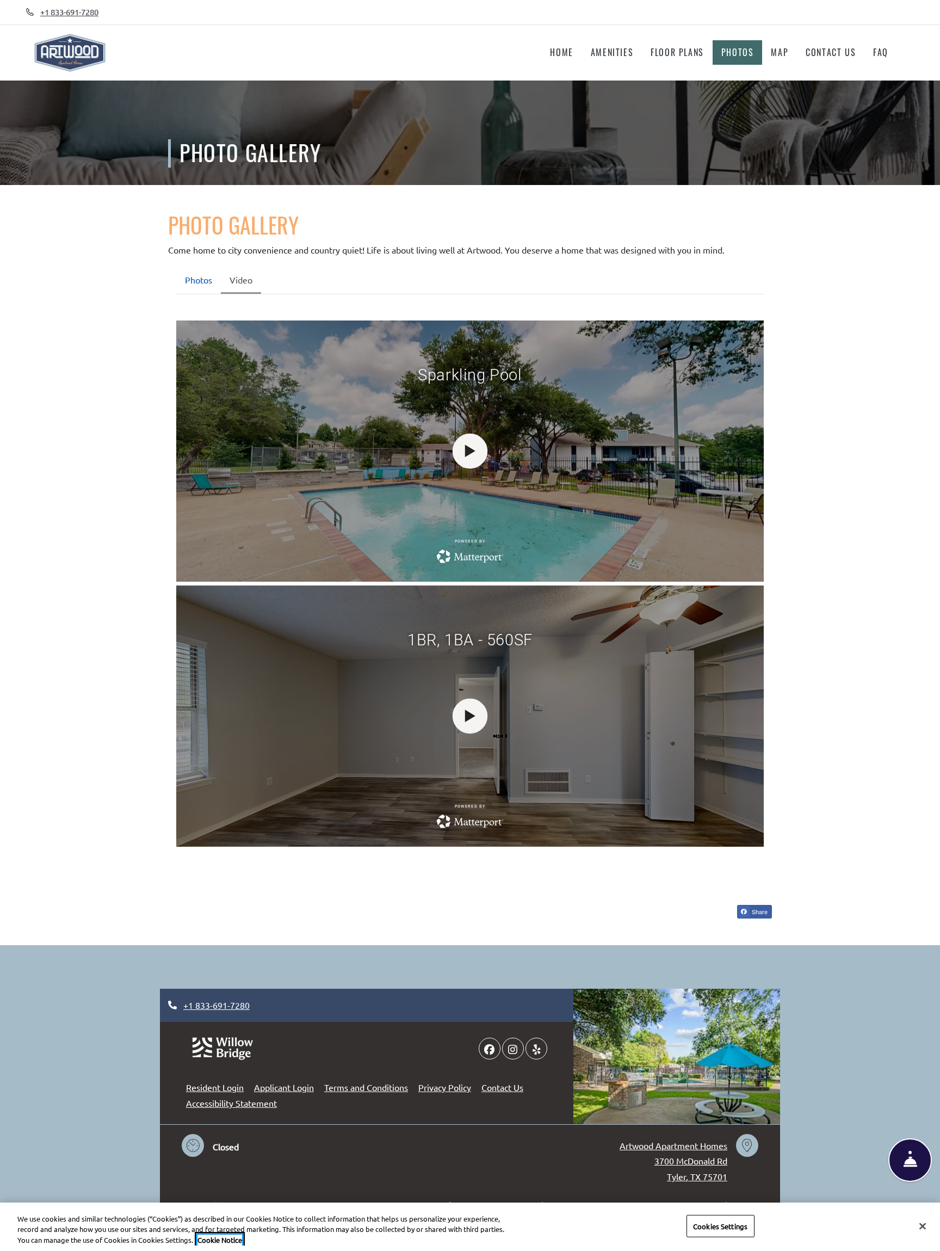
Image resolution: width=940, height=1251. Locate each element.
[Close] (923, 1226)
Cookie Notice (219, 1239)
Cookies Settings (720, 1225)
